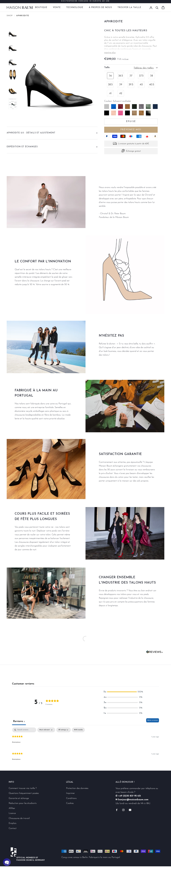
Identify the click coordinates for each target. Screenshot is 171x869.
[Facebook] (117, 810)
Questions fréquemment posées (24, 793)
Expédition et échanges (22, 147)
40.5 (151, 84)
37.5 (141, 75)
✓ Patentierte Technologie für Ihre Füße (85, 1)
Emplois (12, 823)
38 (151, 75)
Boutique (41, 8)
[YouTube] (130, 810)
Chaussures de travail (19, 818)
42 (120, 93)
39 (120, 84)
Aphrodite (22, 15)
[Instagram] (123, 810)
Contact (13, 828)
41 (110, 93)
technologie (74, 8)
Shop (10, 15)
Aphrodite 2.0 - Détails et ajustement (31, 133)
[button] (123, 692)
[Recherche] (157, 7)
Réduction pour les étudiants (22, 803)
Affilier (12, 808)
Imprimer (70, 793)
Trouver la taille (129, 8)
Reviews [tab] (19, 721)
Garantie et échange (19, 798)
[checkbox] (78, 729)
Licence (12, 813)
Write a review (152, 720)
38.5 (110, 84)
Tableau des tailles (144, 68)
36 (110, 75)
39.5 (131, 84)
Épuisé (131, 122)
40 (141, 84)
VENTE (57, 8)
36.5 (120, 75)
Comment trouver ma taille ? (23, 788)
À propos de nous (100, 8)
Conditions (71, 798)
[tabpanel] (85, 746)
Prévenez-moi (131, 130)
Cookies (70, 803)
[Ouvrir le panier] (163, 7)
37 (131, 75)
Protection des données (77, 788)
